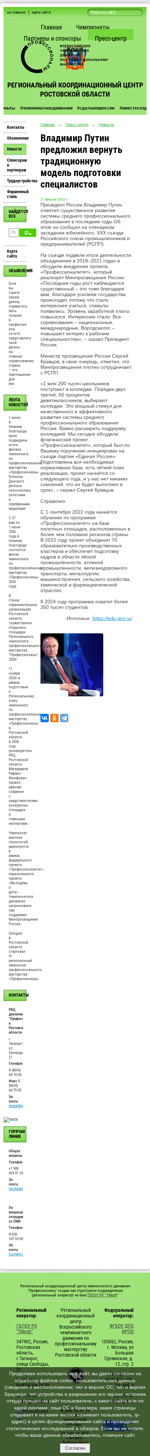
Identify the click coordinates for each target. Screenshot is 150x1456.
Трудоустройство (17, 180)
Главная (51, 27)
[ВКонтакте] (44, 718)
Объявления (17, 138)
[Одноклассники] (54, 718)
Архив (75, 49)
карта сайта (41, 12)
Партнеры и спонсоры (52, 38)
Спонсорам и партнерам (17, 165)
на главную (16, 12)
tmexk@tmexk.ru (21, 1106)
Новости (14, 149)
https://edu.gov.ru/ (112, 618)
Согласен (75, 1448)
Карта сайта (12, 254)
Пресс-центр (111, 38)
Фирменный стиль (17, 194)
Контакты (15, 127)
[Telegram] (64, 718)
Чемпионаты (93, 27)
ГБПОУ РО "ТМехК (102, 1295)
